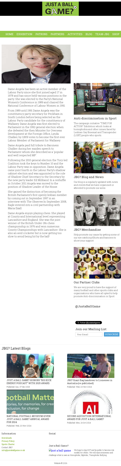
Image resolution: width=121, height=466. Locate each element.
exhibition (24, 34)
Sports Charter (8, 444)
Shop (115, 34)
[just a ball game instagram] (91, 311)
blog (89, 34)
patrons (41, 34)
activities (74, 34)
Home (9, 34)
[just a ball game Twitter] (84, 311)
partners (57, 34)
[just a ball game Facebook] (77, 311)
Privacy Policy (8, 441)
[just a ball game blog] (104, 311)
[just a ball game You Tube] (97, 311)
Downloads (7, 438)
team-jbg (102, 34)
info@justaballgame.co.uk (13, 450)
